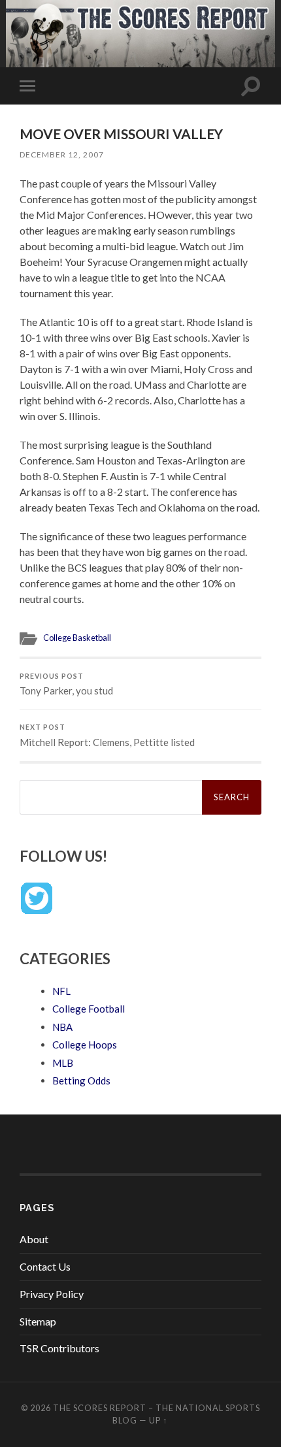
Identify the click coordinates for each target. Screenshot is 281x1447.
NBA (62, 1027)
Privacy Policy (52, 1294)
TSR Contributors (59, 1348)
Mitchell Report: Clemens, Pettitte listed (107, 735)
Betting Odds (81, 1080)
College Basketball (77, 637)
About (34, 1239)
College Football (88, 1009)
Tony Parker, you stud (66, 684)
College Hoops (84, 1044)
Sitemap (38, 1321)
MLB (62, 1063)
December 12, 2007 (62, 154)
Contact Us (45, 1266)
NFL (61, 991)
